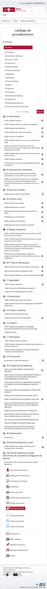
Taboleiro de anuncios (17, 545)
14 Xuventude (9, 78)
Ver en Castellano (26, 3)
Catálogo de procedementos (27, 21)
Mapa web (42, 587)
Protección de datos (25, 587)
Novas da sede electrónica (19, 550)
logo (3, 573)
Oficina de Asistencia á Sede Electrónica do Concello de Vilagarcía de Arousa (19, 107)
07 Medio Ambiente (11, 67)
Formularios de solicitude (18, 481)
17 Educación (9, 88)
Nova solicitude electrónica (19, 470)
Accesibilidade (34, 587)
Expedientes (14, 487)
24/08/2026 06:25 (39, 3)
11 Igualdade (9, 74)
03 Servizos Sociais (11, 60)
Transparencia (15, 534)
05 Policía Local (10, 63)
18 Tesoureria (9, 92)
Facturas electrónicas (17, 516)
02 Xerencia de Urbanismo (14, 56)
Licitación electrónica (17, 527)
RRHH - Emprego (15, 539)
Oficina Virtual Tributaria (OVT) (20, 498)
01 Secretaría (9, 52)
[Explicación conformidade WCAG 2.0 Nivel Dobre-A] (40, 586)
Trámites (15, 21)
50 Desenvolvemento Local (14, 103)
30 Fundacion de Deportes (14, 96)
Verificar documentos (17, 503)
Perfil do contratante (17, 521)
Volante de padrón (16, 492)
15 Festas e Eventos (11, 81)
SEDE (5, 15)
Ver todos (8, 47)
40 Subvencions (10, 99)
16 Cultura (8, 85)
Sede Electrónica (5, 21)
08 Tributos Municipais (12, 70)
